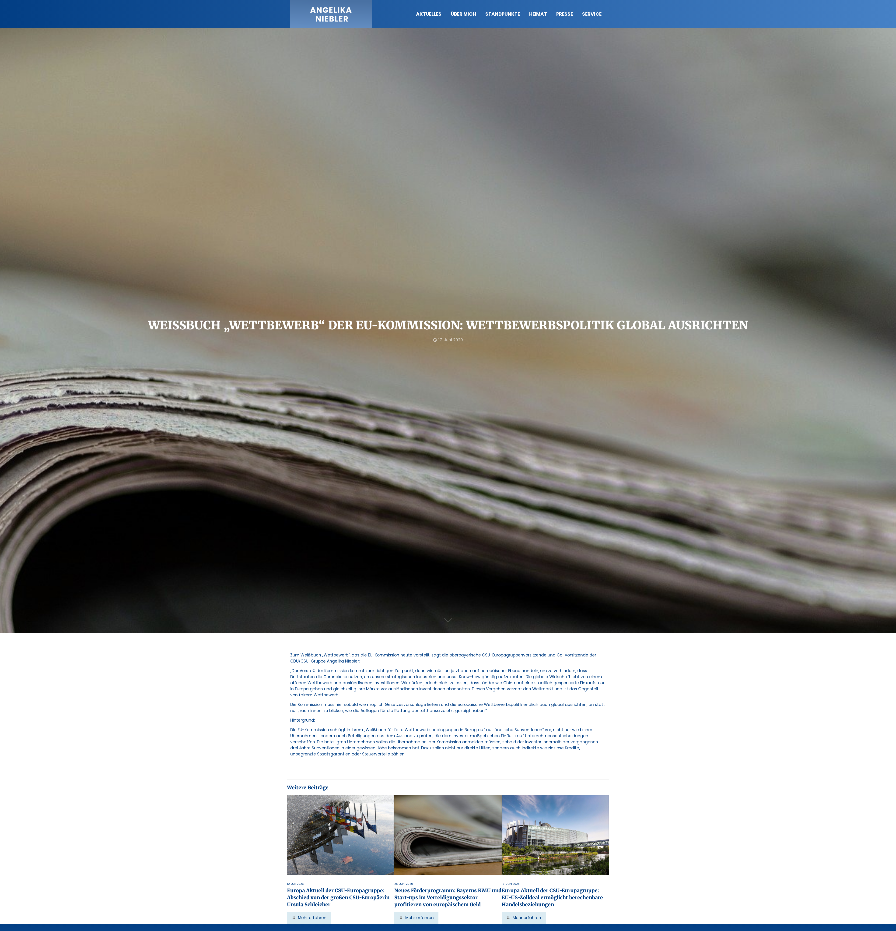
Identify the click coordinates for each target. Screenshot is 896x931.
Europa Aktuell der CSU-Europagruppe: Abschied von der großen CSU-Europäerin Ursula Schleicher (338, 897)
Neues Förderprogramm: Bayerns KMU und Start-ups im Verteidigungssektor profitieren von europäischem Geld (447, 897)
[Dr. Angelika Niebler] (331, 14)
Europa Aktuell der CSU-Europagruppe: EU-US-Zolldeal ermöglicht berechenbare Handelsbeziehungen (552, 897)
